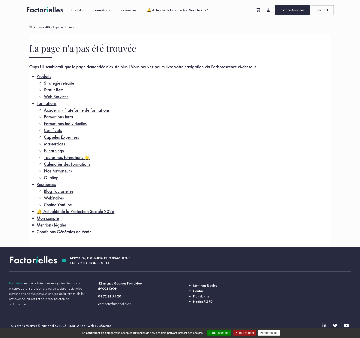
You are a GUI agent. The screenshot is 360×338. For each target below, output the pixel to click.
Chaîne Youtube (58, 205)
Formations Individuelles (65, 123)
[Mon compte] (268, 10)
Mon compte (48, 218)
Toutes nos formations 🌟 (67, 157)
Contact (322, 10)
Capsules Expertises (61, 137)
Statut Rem (53, 90)
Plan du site (201, 296)
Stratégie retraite (59, 83)
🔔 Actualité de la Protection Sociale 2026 (177, 10)
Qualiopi (51, 178)
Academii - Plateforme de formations (77, 110)
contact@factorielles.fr (114, 303)
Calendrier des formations (67, 164)
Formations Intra (58, 117)
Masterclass (54, 144)
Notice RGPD (203, 301)
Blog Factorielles (58, 191)
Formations (101, 10)
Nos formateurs (58, 171)
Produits (76, 10)
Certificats (53, 130)
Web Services (56, 96)
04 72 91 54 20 (109, 296)
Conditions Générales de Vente (64, 232)
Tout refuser (246, 332)
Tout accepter (220, 332)
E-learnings (54, 151)
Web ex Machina (99, 325)
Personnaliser (269, 332)
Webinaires (54, 198)
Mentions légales (52, 225)
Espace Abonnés (292, 10)
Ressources (128, 10)
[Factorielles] (45, 10)
